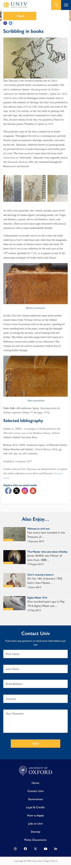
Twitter (11, 23)
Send (35, 743)
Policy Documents (35, 839)
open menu (66, 5)
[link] (15, 849)
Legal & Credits (35, 807)
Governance (35, 799)
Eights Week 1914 (37, 597)
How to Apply (35, 815)
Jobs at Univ (35, 823)
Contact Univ (35, 791)
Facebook (5, 23)
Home (35, 783)
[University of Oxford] (35, 771)
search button (56, 5)
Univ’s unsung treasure (40, 574)
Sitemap (35, 831)
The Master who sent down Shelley (47, 551)
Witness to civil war (38, 528)
